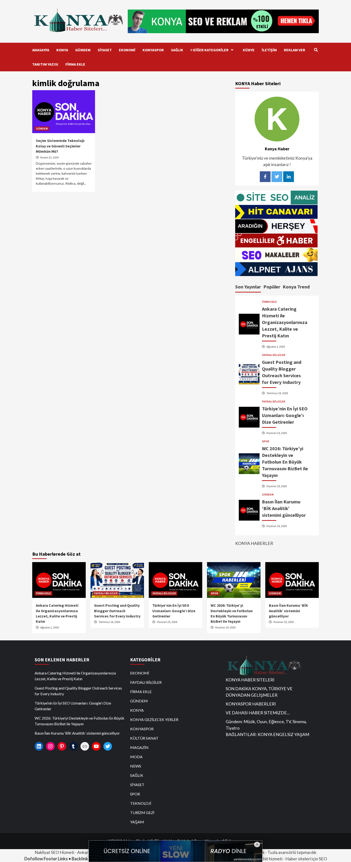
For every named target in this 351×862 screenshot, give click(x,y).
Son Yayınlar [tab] (248, 287)
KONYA (62, 49)
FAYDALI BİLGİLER (273, 355)
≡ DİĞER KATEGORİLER (209, 49)
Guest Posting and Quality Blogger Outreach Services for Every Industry (117, 610)
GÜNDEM (82, 49)
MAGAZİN (139, 747)
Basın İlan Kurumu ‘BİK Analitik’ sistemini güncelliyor (284, 508)
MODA (136, 756)
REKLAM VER (294, 49)
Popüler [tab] (271, 287)
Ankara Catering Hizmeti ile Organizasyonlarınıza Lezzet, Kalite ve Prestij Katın (284, 322)
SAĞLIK (177, 49)
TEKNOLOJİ (140, 803)
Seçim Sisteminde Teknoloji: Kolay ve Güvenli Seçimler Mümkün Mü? (60, 146)
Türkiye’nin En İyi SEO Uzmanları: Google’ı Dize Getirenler (285, 415)
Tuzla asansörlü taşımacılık (291, 852)
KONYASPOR (153, 49)
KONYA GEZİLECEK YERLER (154, 719)
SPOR (265, 441)
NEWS (135, 766)
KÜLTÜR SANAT (144, 738)
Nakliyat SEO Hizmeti (54, 852)
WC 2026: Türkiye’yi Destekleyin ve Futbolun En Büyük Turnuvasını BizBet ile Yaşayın (285, 461)
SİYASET (105, 49)
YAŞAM (137, 822)
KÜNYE (249, 49)
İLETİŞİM (269, 49)
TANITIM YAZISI (45, 64)
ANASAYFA (40, 49)
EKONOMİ (127, 49)
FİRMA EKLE (75, 64)
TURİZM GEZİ (142, 812)
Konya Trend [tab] (296, 287)
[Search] (316, 49)
